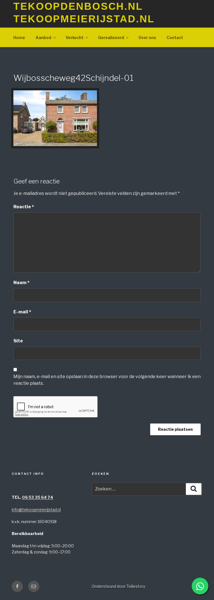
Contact (175, 37)
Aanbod (43, 37)
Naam (21, 282)
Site (18, 340)
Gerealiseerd (111, 37)
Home (19, 37)
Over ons (147, 37)
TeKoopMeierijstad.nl (84, 19)
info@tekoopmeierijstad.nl (36, 509)
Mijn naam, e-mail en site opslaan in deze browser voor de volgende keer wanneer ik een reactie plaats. (107, 380)
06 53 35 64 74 (37, 497)
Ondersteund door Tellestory (118, 586)
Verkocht (75, 37)
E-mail (22, 311)
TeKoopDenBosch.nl (78, 6)
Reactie (23, 206)
